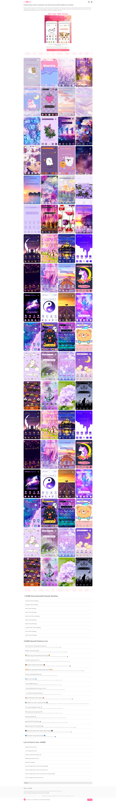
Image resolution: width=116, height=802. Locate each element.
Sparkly (86, 53)
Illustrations (59, 53)
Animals (74, 53)
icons (35, 53)
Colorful (67, 53)
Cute (48, 53)
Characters (27, 53)
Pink (53, 53)
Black (80, 53)
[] (90, 792)
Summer (41, 53)
